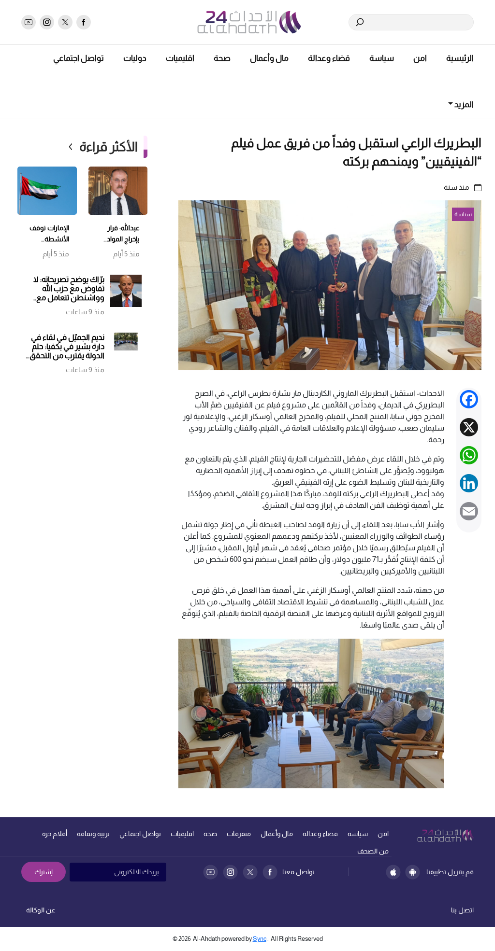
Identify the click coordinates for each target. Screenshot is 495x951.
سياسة (381, 58)
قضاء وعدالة (329, 58)
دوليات (134, 58)
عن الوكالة (41, 910)
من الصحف (373, 851)
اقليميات (180, 58)
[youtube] (28, 22)
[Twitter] (250, 872)
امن (420, 58)
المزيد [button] (463, 104)
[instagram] (47, 22)
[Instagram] (230, 872)
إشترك (43, 872)
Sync (259, 938)
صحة (222, 58)
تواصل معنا (298, 872)
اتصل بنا (462, 910)
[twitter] (65, 22)
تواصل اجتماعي (78, 58)
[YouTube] (210, 872)
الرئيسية (460, 58)
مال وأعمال (269, 58)
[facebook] (83, 22)
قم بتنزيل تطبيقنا (450, 872)
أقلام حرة (54, 834)
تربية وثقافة (93, 834)
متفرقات (239, 834)
